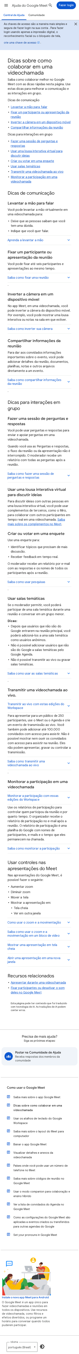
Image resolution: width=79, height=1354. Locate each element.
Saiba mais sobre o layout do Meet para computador (38, 1134)
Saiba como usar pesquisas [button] (26, 582)
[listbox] (22, 1347)
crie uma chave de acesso (20, 42)
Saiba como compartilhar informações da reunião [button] (34, 382)
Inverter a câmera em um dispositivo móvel (41, 122)
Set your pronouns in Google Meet (35, 1235)
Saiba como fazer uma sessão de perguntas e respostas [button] (30, 476)
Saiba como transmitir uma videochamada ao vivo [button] (26, 763)
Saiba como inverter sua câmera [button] (30, 329)
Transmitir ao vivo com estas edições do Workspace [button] (35, 706)
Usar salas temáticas (25, 166)
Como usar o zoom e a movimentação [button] (34, 922)
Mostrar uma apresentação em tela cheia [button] (32, 947)
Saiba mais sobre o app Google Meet (36, 1097)
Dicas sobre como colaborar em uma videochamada (37, 1108)
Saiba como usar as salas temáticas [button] (32, 673)
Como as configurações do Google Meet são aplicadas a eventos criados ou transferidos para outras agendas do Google (41, 1222)
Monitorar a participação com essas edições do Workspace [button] (32, 798)
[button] (6, 5)
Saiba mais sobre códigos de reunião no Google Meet (38, 1181)
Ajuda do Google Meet (30, 5)
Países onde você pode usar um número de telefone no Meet (40, 1168)
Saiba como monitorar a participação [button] (33, 848)
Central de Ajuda (14, 15)
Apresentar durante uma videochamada (38, 983)
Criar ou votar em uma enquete (32, 161)
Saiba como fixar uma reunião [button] (28, 278)
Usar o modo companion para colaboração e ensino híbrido (41, 1194)
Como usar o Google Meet (26, 1088)
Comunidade (36, 15)
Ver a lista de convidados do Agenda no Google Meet (38, 1207)
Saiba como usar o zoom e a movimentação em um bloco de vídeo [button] (33, 934)
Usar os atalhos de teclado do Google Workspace (37, 1121)
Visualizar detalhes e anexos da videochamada (33, 1155)
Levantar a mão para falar (29, 107)
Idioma (14, 1341)
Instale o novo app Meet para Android (25, 1297)
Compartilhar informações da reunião (37, 128)
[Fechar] (75, 24)
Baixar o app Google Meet (30, 1144)
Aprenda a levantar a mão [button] (25, 240)
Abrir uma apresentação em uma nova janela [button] (33, 960)
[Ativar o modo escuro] (42, 1346)
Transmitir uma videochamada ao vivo (37, 172)
